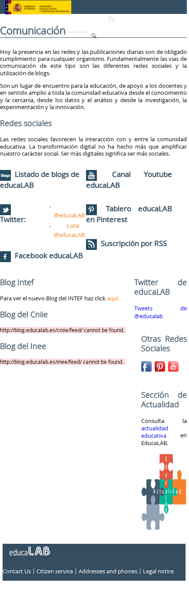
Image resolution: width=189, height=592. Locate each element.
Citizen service (54, 571)
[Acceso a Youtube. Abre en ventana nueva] (174, 365)
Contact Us (17, 571)
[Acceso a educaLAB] (29, 548)
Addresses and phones (108, 571)
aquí (112, 298)
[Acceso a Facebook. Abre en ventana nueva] (147, 365)
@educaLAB (69, 215)
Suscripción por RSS (133, 243)
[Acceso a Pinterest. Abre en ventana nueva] (161, 365)
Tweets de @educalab (160, 312)
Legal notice (158, 571)
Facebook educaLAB (49, 255)
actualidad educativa (154, 432)
